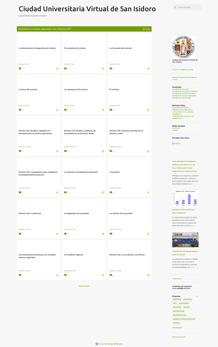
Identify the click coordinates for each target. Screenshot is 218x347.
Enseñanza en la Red (180, 108)
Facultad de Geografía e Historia (185, 91)
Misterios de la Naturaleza (182, 110)
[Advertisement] (160, 67)
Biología (187, 307)
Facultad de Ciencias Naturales (184, 96)
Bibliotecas (177, 307)
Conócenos (176, 279)
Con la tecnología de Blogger (110, 344)
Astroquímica (183, 303)
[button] (57, 68)
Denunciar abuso (179, 337)
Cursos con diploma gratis (182, 70)
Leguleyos (176, 114)
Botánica (176, 323)
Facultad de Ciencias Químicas (184, 94)
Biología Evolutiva (179, 315)
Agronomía (177, 299)
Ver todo (146, 29)
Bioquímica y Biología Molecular (184, 319)
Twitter (175, 130)
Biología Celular (178, 311)
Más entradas (84, 286)
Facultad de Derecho (180, 89)
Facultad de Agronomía (181, 98)
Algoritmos (187, 299)
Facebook (176, 128)
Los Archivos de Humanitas (183, 112)
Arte (174, 303)
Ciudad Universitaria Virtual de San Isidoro (87, 9)
